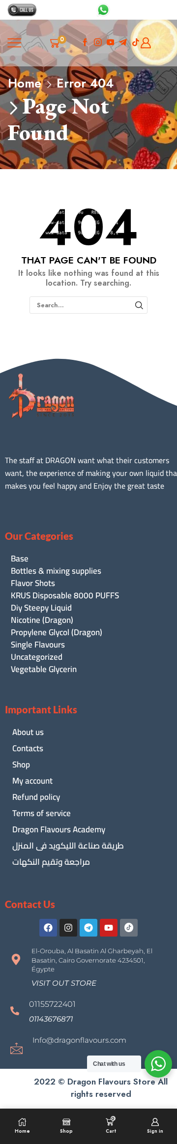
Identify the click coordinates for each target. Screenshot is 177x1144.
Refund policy (36, 797)
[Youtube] (111, 43)
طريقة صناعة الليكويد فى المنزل (68, 845)
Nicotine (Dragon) (42, 620)
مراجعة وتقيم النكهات (51, 862)
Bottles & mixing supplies (56, 571)
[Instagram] (98, 43)
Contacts (27, 748)
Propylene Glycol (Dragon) (56, 632)
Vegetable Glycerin (44, 669)
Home (24, 83)
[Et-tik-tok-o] (129, 928)
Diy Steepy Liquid (41, 608)
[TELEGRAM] (123, 43)
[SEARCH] (139, 304)
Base (20, 559)
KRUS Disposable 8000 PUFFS (65, 595)
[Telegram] (88, 928)
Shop (21, 764)
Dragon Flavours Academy (58, 829)
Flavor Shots (33, 583)
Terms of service (41, 813)
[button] (63, 983)
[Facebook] (85, 43)
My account (32, 781)
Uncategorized (36, 657)
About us (28, 732)
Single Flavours (38, 645)
